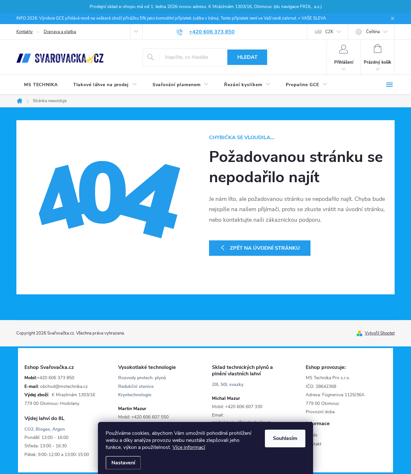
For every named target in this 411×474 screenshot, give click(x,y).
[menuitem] (41, 85)
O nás (312, 435)
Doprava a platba (60, 32)
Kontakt (313, 444)
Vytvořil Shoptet (380, 333)
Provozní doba (320, 412)
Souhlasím (285, 438)
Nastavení (123, 462)
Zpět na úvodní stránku (265, 248)
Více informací (188, 447)
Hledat (247, 57)
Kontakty (24, 32)
